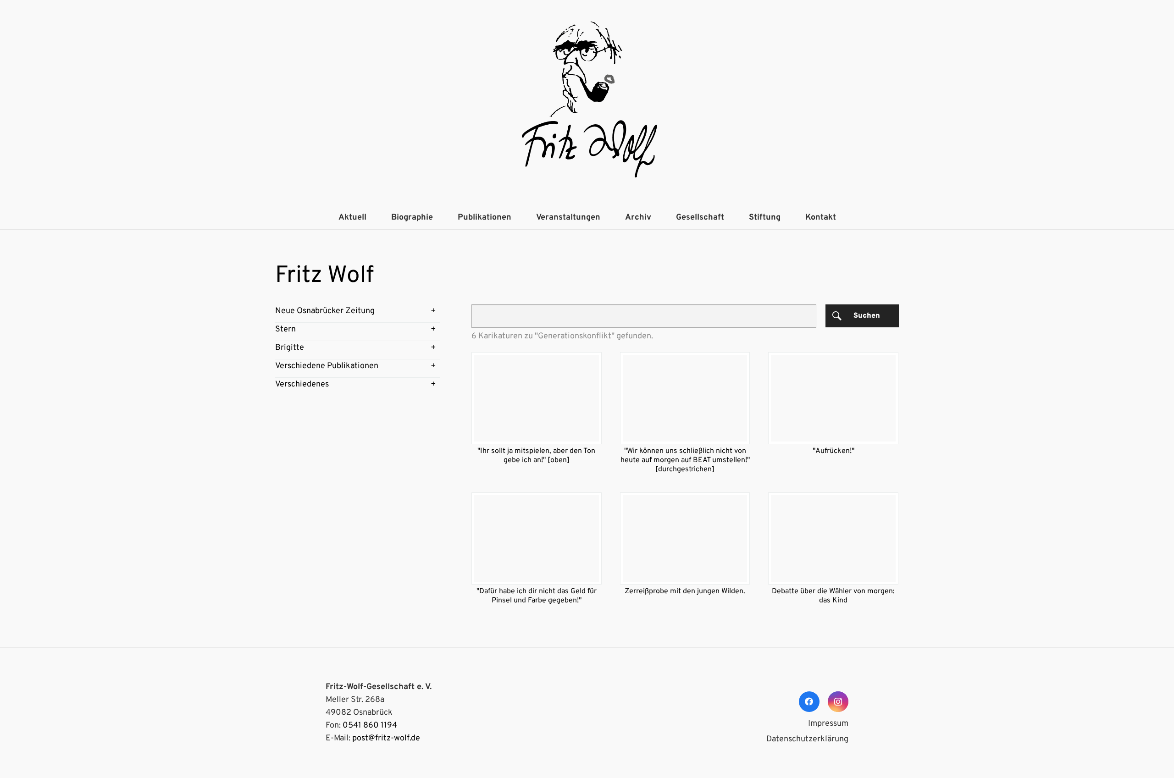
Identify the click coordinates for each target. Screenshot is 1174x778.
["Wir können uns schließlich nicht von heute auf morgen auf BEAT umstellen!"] (685, 398)
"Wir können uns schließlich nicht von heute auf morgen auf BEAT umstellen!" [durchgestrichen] (685, 460)
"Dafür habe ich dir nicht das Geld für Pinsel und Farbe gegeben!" (536, 596)
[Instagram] (838, 701)
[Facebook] (809, 701)
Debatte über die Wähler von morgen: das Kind (833, 596)
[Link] (587, 103)
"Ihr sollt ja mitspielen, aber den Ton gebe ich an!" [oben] (536, 456)
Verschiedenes (302, 384)
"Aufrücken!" (833, 451)
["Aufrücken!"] (833, 398)
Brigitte (289, 347)
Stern (285, 329)
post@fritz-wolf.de (386, 738)
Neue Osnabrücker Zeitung (325, 311)
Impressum (828, 723)
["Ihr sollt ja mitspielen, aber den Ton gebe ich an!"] (536, 398)
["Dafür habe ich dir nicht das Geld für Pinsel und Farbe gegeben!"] (536, 538)
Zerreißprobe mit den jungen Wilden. (685, 591)
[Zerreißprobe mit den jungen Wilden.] (685, 538)
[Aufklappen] (433, 311)
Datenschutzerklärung (807, 739)
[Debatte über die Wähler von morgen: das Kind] (833, 538)
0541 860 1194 (370, 725)
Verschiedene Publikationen (326, 366)
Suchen (866, 315)
